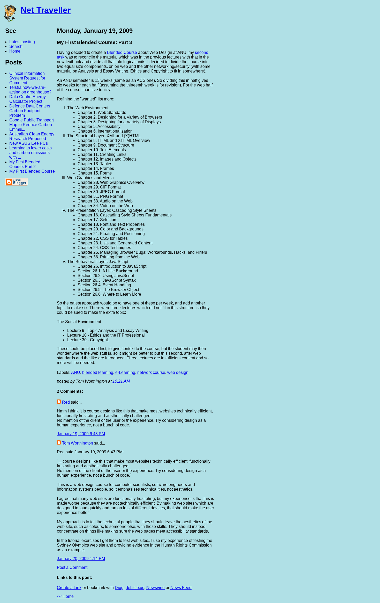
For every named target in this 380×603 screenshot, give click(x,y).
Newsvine (155, 587)
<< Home (65, 596)
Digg (119, 587)
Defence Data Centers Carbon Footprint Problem (29, 111)
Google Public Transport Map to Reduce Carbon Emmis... (31, 125)
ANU (75, 372)
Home (14, 51)
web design (177, 372)
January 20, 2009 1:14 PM (81, 558)
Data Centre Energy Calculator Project (27, 99)
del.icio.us (135, 587)
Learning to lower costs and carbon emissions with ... (30, 152)
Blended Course (122, 52)
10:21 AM (121, 381)
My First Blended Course (32, 171)
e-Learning (125, 372)
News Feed (181, 587)
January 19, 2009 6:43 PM (81, 434)
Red (66, 402)
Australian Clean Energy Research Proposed (31, 136)
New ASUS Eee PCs (28, 143)
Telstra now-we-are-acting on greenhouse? (30, 89)
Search (15, 46)
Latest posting (22, 42)
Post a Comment (72, 567)
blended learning (97, 372)
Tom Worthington (77, 443)
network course (151, 372)
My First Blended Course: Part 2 (24, 164)
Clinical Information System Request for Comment (27, 78)
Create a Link (69, 587)
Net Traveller (46, 10)
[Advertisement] (323, 104)
